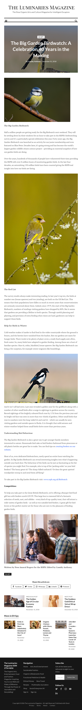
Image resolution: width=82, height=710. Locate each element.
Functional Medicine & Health (34, 677)
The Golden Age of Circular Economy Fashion (32, 603)
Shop (25, 688)
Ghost (68, 703)
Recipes (26, 685)
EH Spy (41, 37)
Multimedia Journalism (39, 685)
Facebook (18, 586)
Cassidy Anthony (33, 61)
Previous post (31, 597)
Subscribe (71, 677)
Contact (52, 705)
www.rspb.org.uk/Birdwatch (55, 479)
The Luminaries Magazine (33, 703)
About (45, 705)
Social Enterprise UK (37, 688)
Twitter (30, 586)
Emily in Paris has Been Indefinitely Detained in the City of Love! (21, 628)
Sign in (25, 692)
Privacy (31, 705)
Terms (39, 705)
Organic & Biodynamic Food (33, 674)
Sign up (33, 692)
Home (25, 666)
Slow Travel (40, 681)
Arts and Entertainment (39, 666)
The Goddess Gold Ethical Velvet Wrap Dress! (70, 603)
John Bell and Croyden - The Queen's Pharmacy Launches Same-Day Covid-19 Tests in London (73, 633)
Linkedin (54, 586)
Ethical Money (28, 681)
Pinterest (66, 586)
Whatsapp (41, 586)
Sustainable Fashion (30, 670)
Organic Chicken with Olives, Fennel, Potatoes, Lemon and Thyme (47, 628)
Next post (68, 597)
